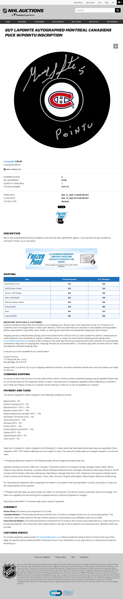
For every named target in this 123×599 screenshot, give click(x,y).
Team (8, 22)
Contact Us (84, 557)
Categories (39, 22)
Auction (65, 201)
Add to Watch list (13, 169)
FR (113, 3)
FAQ (99, 3)
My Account (90, 3)
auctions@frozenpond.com (16, 341)
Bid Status (93, 22)
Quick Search (58, 22)
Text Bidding (112, 22)
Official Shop (78, 3)
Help (106, 3)
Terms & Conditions (42, 557)
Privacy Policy (60, 557)
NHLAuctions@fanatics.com (48, 537)
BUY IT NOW (76, 22)
